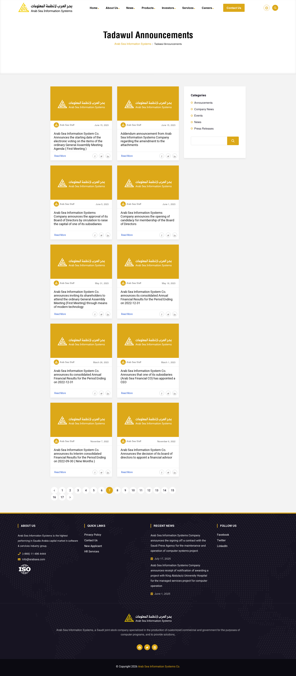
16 (54, 497)
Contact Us (234, 8)
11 (141, 490)
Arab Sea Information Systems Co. (159, 667)
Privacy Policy (92, 535)
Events (198, 115)
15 (172, 490)
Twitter (221, 541)
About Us (112, 8)
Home (93, 8)
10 (133, 490)
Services (188, 8)
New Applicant (93, 546)
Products (148, 8)
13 (156, 490)
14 (164, 490)
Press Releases (204, 128)
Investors (168, 8)
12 (148, 490)
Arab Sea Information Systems (132, 44)
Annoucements (203, 103)
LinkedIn (222, 546)
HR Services (91, 552)
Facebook (223, 535)
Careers (207, 8)
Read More (60, 156)
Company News (204, 109)
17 (62, 497)
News (129, 8)
